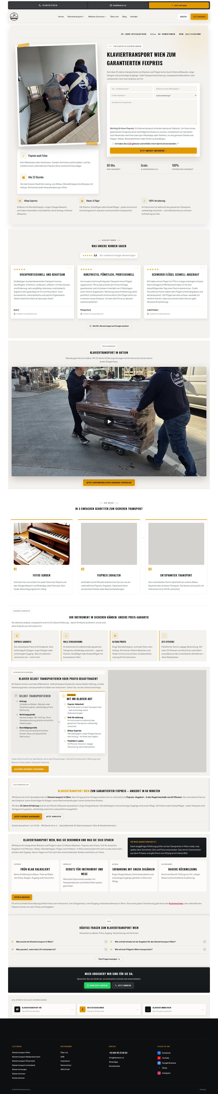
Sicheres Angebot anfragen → (30, 769)
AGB (129, 143)
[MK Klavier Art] (14, 16)
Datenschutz (66, 1065)
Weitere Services (96, 16)
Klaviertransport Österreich (23, 1061)
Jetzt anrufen (53, 816)
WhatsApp (113, 1062)
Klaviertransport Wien (21, 1052)
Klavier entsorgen (19, 1069)
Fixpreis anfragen (22, 897)
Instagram (165, 1073)
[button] (109, 421)
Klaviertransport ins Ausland (23, 1065)
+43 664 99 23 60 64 (118, 1052)
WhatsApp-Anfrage (99, 985)
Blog (124, 16)
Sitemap (203, 1089)
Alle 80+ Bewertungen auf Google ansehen (110, 326)
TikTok (163, 1068)
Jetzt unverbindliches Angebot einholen (109, 482)
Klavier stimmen (18, 1073)
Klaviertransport (75, 16)
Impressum (65, 1061)
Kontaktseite (114, 1066)
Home (61, 16)
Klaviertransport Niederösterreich (26, 1057)
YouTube (164, 1058)
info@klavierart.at (116, 1057)
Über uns (114, 16)
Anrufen (183, 16)
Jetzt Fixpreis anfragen (27, 816)
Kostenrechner (176, 903)
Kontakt (133, 16)
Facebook (165, 1053)
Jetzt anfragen (199, 16)
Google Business (167, 1063)
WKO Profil (65, 1069)
